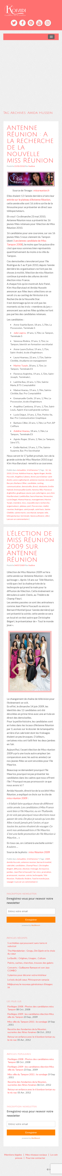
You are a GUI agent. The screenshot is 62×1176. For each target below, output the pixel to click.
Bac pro (10, 483)
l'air (34, 872)
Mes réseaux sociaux (36, 1154)
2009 (47, 859)
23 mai (15, 473)
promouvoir (12, 875)
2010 (9, 473)
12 (46, 470)
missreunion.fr (42, 190)
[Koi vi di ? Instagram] (47, 23)
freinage (34, 868)
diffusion (18, 868)
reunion (10, 509)
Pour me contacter (35, 1158)
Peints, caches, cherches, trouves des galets (30, 962)
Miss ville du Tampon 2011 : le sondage (27, 1021)
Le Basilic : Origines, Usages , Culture (26, 958)
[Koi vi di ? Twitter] (14, 23)
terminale (25, 516)
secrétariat (31, 512)
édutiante (43, 486)
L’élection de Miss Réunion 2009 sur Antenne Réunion (30, 546)
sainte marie (20, 512)
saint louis (39, 509)
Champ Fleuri (32, 865)
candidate (31, 483)
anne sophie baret (21, 480)
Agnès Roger (39, 473)
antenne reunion (37, 480)
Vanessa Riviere (37, 516)
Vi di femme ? (33, 470)
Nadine (31, 166)
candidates (20, 865)
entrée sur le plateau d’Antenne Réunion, (29, 199)
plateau (23, 506)
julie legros (41, 493)
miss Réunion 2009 (39, 852)
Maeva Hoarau (24, 499)
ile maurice (44, 868)
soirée (29, 875)
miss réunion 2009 (17, 798)
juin (34, 493)
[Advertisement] (31, 72)
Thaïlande (19, 878)
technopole (38, 875)
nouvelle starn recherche (38, 503)
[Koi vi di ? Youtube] (39, 23)
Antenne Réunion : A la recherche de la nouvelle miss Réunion (30, 144)
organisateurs (13, 506)
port (29, 506)
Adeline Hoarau (21, 431)
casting (40, 483)
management (38, 499)
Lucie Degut (12, 499)
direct (35, 486)
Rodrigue (19, 509)
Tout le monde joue (40, 878)
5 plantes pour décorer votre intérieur (26, 975)
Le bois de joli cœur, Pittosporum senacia (28, 979)
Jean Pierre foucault (23, 872)
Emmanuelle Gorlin (22, 489)
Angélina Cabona (22, 476)
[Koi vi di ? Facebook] (22, 23)
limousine (48, 496)
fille (41, 489)
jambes (10, 872)
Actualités (21, 470)
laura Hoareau (36, 496)
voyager (10, 882)
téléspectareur (13, 516)
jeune (28, 493)
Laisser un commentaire (17, 519)
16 (49, 470)
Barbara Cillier (20, 483)
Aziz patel (49, 480)
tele (46, 512)
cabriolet (11, 865)
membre (17, 503)
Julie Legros (20, 332)
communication (14, 486)
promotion (46, 872)
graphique (21, 493)
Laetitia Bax (24, 496)
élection (26, 868)
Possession (37, 506)
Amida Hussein (13, 862)
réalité (46, 506)
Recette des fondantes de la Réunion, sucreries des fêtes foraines (26, 1031)
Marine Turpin (21, 365)
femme (35, 489)
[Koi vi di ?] (31, 9)
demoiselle (27, 486)
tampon (40, 512)
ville (47, 516)
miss (24, 503)
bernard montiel (44, 862)
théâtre (28, 878)
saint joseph (29, 509)
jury (48, 493)
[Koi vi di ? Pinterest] (31, 23)
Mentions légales (13, 1154)
